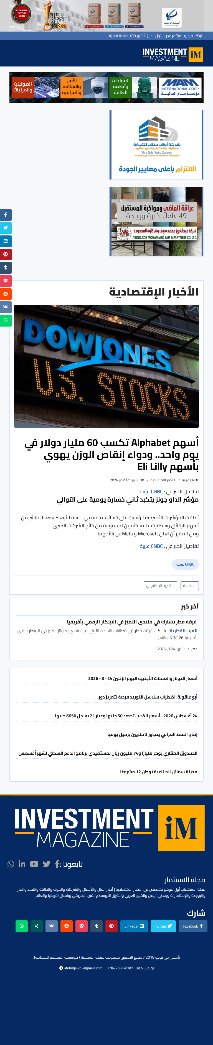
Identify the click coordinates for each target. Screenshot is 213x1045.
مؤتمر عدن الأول (168, 35)
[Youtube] (34, 864)
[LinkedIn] (22, 864)
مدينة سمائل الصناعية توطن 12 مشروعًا (158, 771)
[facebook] (57, 864)
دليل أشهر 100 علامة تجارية (131, 35)
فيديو (188, 35)
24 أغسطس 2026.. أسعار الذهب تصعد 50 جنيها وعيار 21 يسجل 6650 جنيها (126, 716)
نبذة (199, 35)
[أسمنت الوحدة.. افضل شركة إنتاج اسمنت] (106, 16)
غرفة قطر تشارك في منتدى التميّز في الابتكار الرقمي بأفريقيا (132, 621)
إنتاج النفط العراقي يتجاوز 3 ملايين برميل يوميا (152, 734)
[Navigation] (134, 56)
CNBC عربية (185, 564)
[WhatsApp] (10, 864)
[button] (17, 87)
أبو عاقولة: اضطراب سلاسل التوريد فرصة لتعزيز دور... (146, 697)
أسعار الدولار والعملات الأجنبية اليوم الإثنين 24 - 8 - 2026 (142, 678)
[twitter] (46, 864)
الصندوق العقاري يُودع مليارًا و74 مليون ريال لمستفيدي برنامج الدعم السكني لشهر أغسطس (108, 753)
